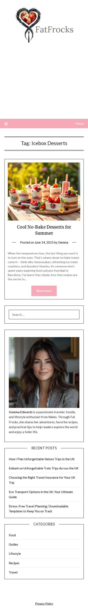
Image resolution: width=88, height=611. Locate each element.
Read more (44, 291)
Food (12, 535)
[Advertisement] (44, 85)
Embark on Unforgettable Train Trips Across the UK (43, 468)
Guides (13, 544)
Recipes (14, 563)
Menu (80, 123)
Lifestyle (15, 553)
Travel (13, 572)
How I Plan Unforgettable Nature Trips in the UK (41, 459)
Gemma (63, 242)
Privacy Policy (44, 603)
